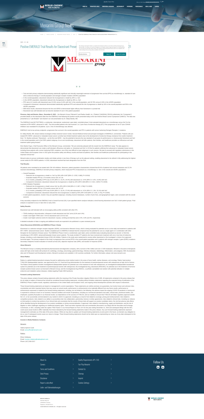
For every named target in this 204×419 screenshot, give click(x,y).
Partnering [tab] (130, 6)
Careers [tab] (157, 6)
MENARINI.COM (148, 2)
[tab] (108, 6)
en (162, 1)
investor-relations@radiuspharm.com (36, 339)
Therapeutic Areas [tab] (94, 6)
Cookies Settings (83, 54)
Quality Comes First (109, 1)
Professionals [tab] (139, 6)
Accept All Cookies (120, 54)
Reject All (108, 54)
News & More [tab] (149, 6)
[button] (163, 6)
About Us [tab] (85, 6)
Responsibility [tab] (120, 6)
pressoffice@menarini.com (33, 330)
